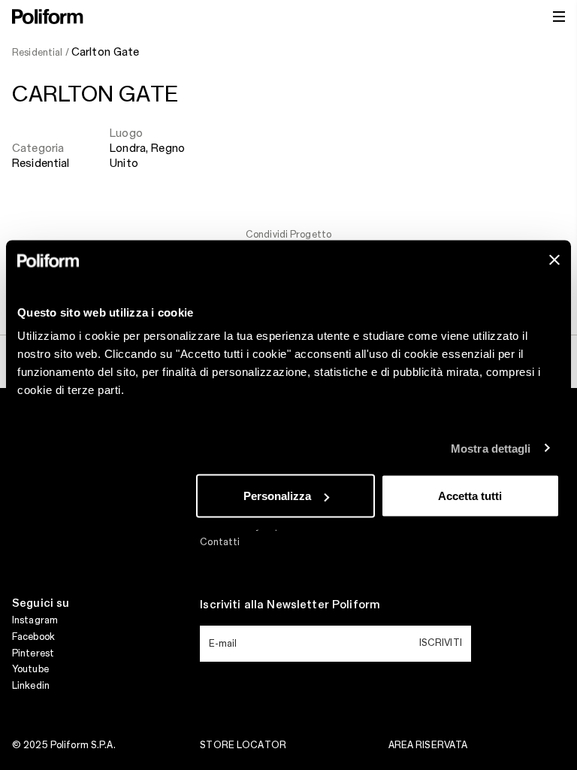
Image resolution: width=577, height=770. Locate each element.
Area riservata (428, 745)
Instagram (35, 620)
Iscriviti (440, 642)
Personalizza (277, 496)
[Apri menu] (559, 16)
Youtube (30, 669)
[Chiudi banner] (554, 260)
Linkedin (31, 685)
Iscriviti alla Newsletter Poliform (290, 605)
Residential (41, 164)
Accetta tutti (470, 496)
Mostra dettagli (491, 447)
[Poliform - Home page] (47, 16)
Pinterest (33, 653)
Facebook (33, 636)
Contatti (220, 542)
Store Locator (243, 745)
